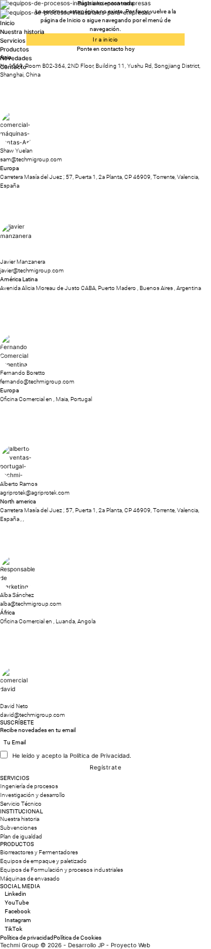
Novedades (16, 57)
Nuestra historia (22, 31)
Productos (14, 49)
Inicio (7, 22)
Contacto (13, 66)
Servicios (12, 40)
